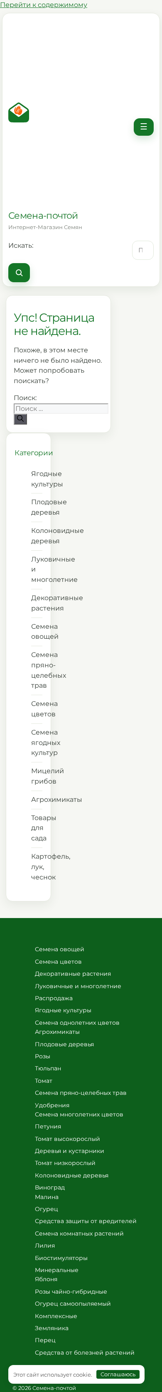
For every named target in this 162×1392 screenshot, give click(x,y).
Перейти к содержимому (43, 5)
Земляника (52, 1328)
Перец (45, 1340)
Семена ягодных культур (36, 742)
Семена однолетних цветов (77, 1022)
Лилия (45, 1245)
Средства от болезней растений (85, 1352)
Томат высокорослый (67, 1139)
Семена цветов (36, 709)
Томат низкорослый (65, 1163)
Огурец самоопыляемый (73, 1303)
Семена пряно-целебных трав (36, 670)
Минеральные (57, 1270)
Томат (43, 1080)
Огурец (46, 1209)
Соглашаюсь (118, 1374)
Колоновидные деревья (36, 536)
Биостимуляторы (61, 1258)
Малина (47, 1197)
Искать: (20, 245)
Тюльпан (48, 1068)
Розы (42, 1056)
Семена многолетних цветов (79, 1114)
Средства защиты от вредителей (86, 1221)
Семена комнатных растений (79, 1233)
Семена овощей (36, 632)
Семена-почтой (43, 215)
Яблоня (46, 1279)
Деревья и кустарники (69, 1151)
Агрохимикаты (36, 799)
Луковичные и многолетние (36, 569)
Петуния (48, 1126)
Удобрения (52, 1105)
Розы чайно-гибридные (71, 1291)
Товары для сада (36, 828)
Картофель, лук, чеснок (36, 866)
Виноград (50, 1187)
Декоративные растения (36, 603)
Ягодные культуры (36, 479)
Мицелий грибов (36, 776)
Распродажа (54, 998)
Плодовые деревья (36, 507)
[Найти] (20, 419)
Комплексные (56, 1316)
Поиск (19, 272)
